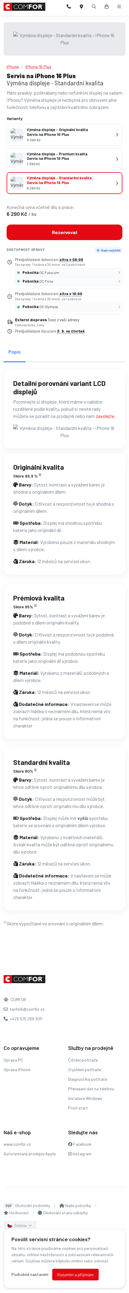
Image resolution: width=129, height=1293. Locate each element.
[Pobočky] (81, 7)
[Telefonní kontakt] (69, 7)
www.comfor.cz (17, 1144)
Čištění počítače (83, 1059)
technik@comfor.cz (26, 1009)
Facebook (82, 1144)
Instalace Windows (85, 1098)
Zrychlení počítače (84, 1069)
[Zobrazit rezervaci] (106, 7)
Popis (14, 351)
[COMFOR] (24, 7)
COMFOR (18, 999)
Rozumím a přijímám (75, 1274)
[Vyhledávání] (94, 7)
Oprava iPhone (17, 1069)
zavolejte (105, 416)
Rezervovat (64, 232)
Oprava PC (13, 1059)
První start (78, 1107)
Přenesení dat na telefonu (91, 1088)
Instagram (82, 1153)
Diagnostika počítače (87, 1079)
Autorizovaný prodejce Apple (30, 1153)
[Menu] (119, 7)
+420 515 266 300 (25, 1018)
